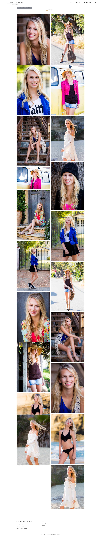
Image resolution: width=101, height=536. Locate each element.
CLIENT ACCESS (87, 2)
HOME (71, 2)
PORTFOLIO (78, 2)
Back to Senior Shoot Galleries (24, 7)
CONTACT (96, 2)
